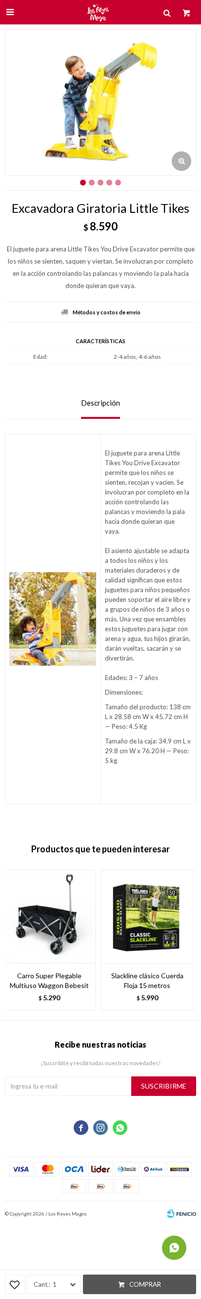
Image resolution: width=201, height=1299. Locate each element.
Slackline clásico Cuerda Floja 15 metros (147, 980)
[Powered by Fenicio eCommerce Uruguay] (181, 1213)
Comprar (145, 1284)
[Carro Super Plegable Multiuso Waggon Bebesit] (49, 916)
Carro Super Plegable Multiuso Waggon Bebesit (49, 980)
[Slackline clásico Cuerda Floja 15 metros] (147, 916)
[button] (184, 940)
